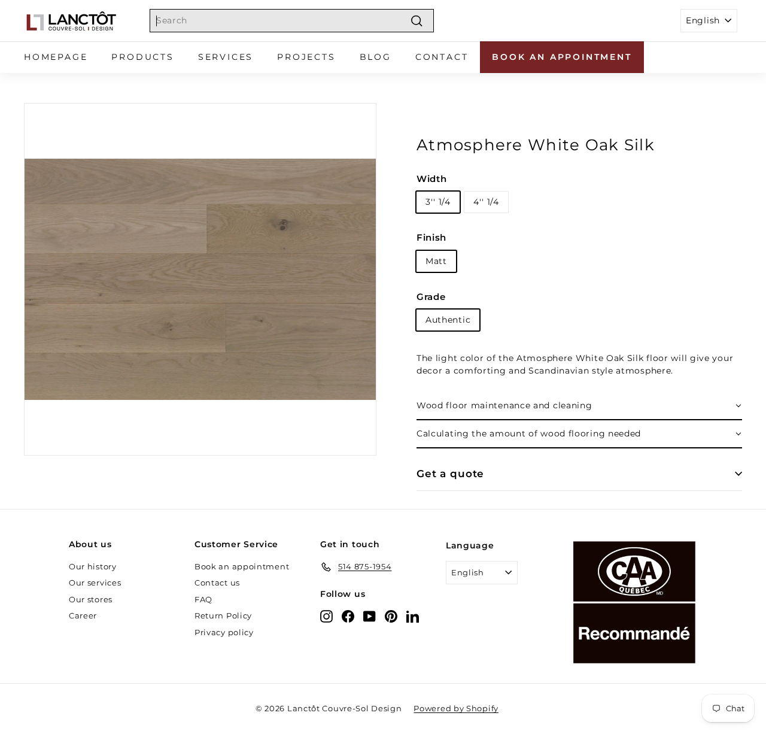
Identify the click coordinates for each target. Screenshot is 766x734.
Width (432, 178)
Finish (431, 237)
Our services (95, 582)
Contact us (217, 582)
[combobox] (292, 20)
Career (83, 615)
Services (225, 56)
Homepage (55, 56)
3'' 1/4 (438, 201)
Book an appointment (561, 56)
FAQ (203, 599)
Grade (431, 296)
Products (142, 56)
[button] (579, 406)
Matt (436, 261)
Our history (93, 566)
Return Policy (223, 615)
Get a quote (450, 474)
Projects (306, 56)
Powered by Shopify (456, 708)
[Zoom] (200, 279)
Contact (442, 56)
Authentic (447, 319)
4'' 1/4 (486, 201)
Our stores (91, 599)
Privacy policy (224, 632)
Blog (375, 56)
